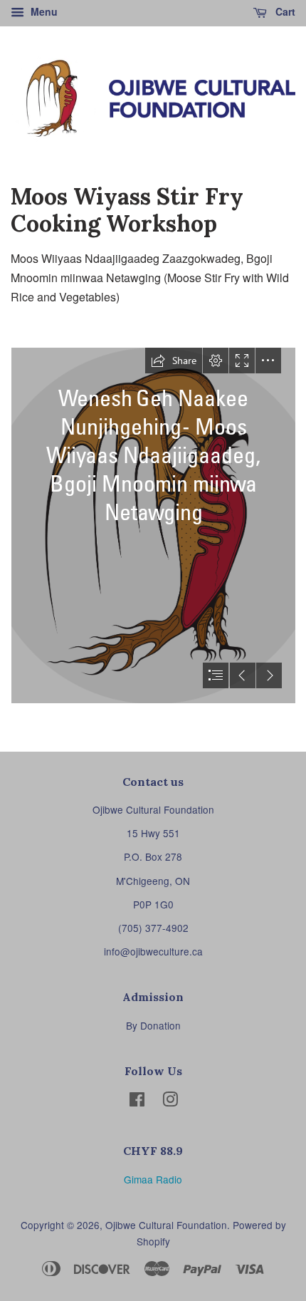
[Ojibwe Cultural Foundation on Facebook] (137, 1101)
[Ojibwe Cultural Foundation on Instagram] (170, 1101)
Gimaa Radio (153, 1179)
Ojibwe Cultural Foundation (166, 1225)
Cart (284, 11)
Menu (43, 11)
